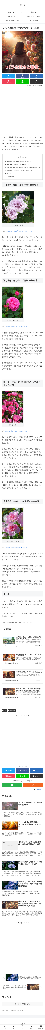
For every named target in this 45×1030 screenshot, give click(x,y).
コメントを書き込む (22, 1004)
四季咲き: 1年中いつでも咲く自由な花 (19, 170)
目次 (19, 157)
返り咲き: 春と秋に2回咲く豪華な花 (18, 164)
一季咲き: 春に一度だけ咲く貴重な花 (19, 161)
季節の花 (12, 710)
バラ (5, 710)
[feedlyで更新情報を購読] (12, 785)
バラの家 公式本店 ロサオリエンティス (19, 231)
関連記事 (11, 176)
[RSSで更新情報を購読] (33, 785)
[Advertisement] (22, 110)
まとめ (9, 173)
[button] (36, 81)
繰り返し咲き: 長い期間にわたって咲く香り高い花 (23, 167)
